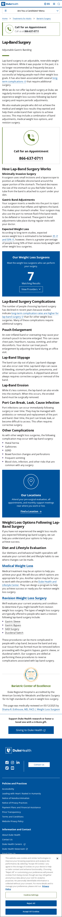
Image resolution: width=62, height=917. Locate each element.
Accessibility (8, 789)
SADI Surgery (12, 629)
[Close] (57, 858)
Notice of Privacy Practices (14, 802)
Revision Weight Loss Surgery (24, 598)
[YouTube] (13, 768)
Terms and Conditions (13, 816)
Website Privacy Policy (12, 821)
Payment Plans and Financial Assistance (21, 807)
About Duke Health (11, 834)
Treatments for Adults (22, 18)
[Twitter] (7, 768)
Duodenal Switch (14, 632)
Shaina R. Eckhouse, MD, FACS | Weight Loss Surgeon (31, 709)
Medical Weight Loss (17, 566)
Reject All (31, 903)
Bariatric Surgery (44, 18)
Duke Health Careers (12, 844)
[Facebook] (7, 763)
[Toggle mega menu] (54, 4)
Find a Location (29, 511)
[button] (47, 3)
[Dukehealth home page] (8, 4)
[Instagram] (13, 763)
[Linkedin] (18, 763)
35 (54, 236)
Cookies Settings (31, 895)
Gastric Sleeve (12, 621)
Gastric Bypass (13, 625)
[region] (31, 885)
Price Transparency (11, 812)
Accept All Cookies (31, 911)
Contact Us (39, 764)
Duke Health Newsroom (13, 848)
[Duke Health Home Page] (18, 750)
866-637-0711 (32, 31)
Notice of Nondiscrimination (15, 798)
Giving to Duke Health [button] (29, 730)
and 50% (6, 239)
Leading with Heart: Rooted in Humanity (21, 793)
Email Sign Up (9, 853)
